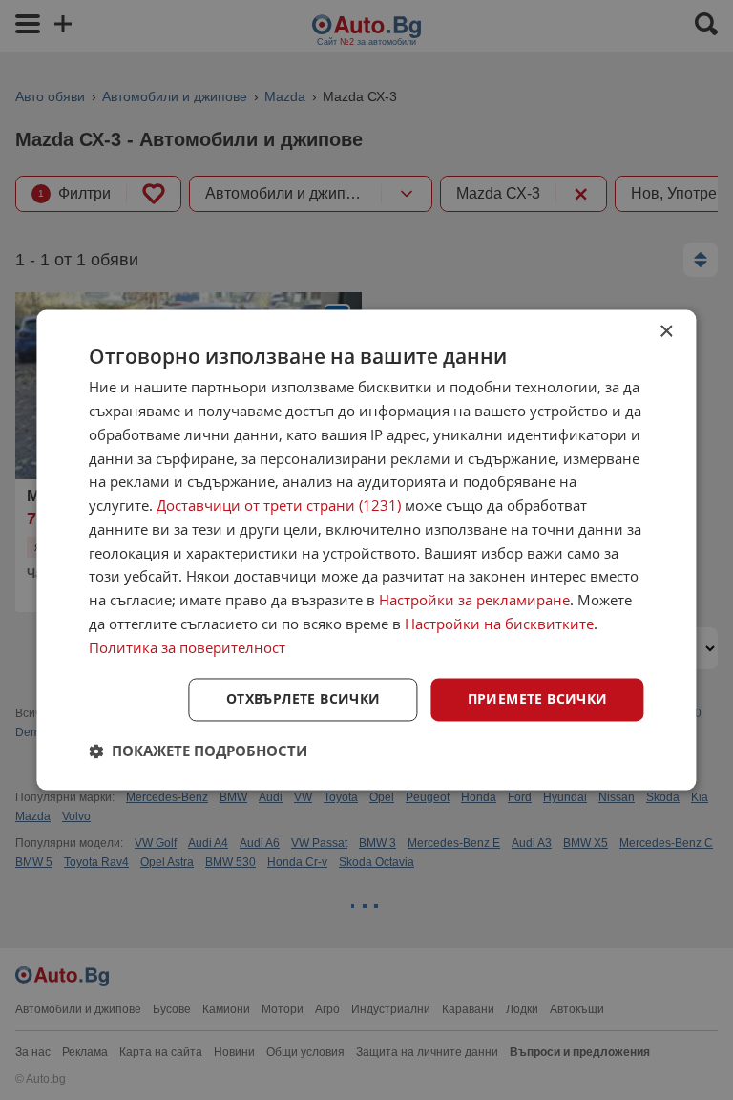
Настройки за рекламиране (474, 600)
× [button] (666, 332)
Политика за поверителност (187, 647)
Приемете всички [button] (538, 699)
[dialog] (366, 549)
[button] (198, 751)
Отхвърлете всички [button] (303, 699)
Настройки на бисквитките (499, 623)
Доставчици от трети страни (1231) (279, 506)
